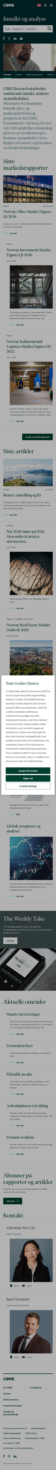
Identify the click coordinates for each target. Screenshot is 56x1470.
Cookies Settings (28, 786)
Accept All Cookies (28, 770)
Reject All (28, 778)
